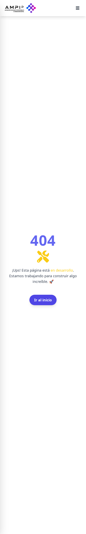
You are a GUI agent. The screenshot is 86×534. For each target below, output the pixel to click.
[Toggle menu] (77, 8)
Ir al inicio (43, 300)
